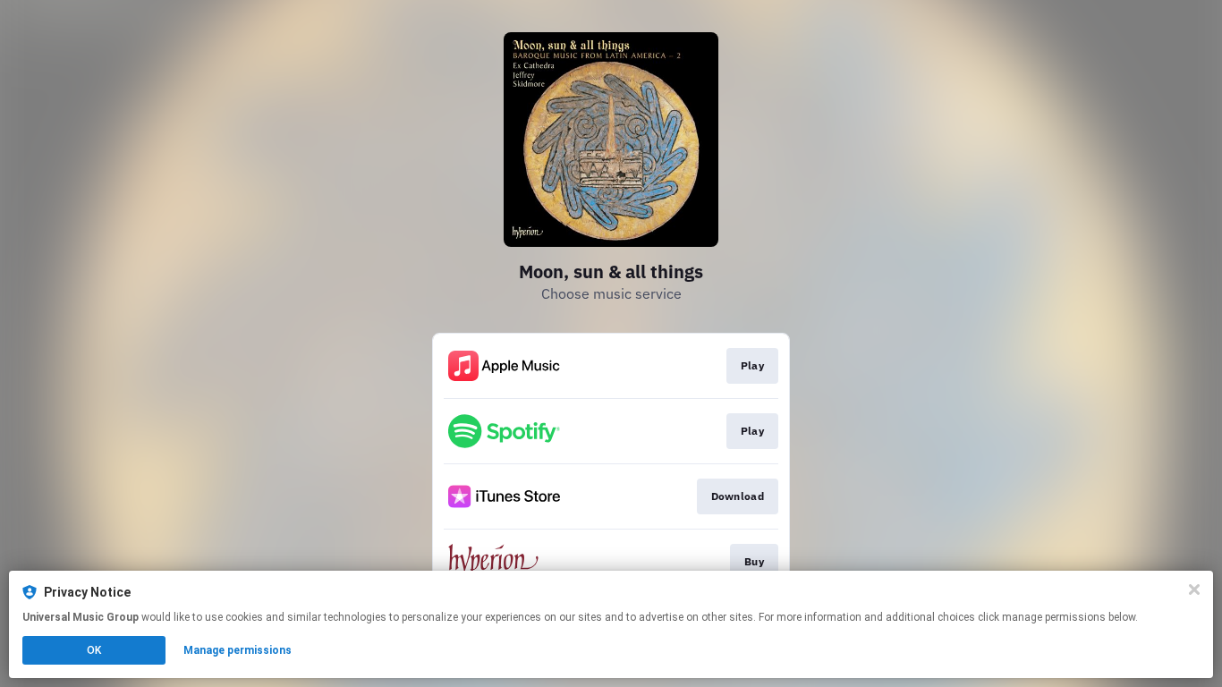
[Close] (1194, 589)
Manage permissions (237, 650)
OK (94, 650)
